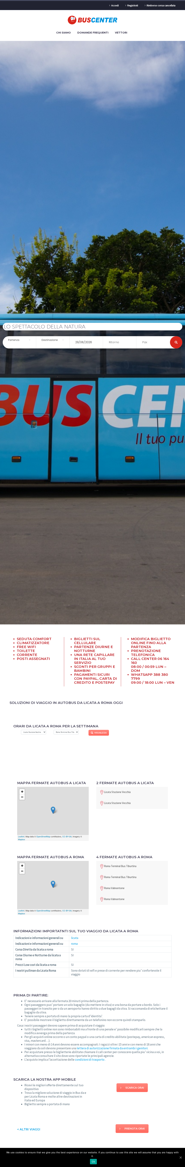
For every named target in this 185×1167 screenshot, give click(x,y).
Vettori (121, 32)
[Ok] (180, 1157)
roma (74, 944)
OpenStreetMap (43, 836)
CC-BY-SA (67, 836)
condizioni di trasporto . (90, 1060)
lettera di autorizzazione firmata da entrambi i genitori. (112, 1048)
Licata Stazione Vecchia (117, 792)
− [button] (22, 797)
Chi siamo (63, 32)
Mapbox (21, 839)
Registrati (132, 5)
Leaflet (21, 836)
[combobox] (19, 340)
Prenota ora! (134, 1128)
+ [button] (22, 791)
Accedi (115, 5)
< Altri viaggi (28, 1129)
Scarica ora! (134, 1087)
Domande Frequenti (92, 32)
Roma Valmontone (114, 888)
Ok (93, 1161)
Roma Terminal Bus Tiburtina (120, 866)
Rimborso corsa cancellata (161, 5)
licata (74, 938)
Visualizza (100, 732)
